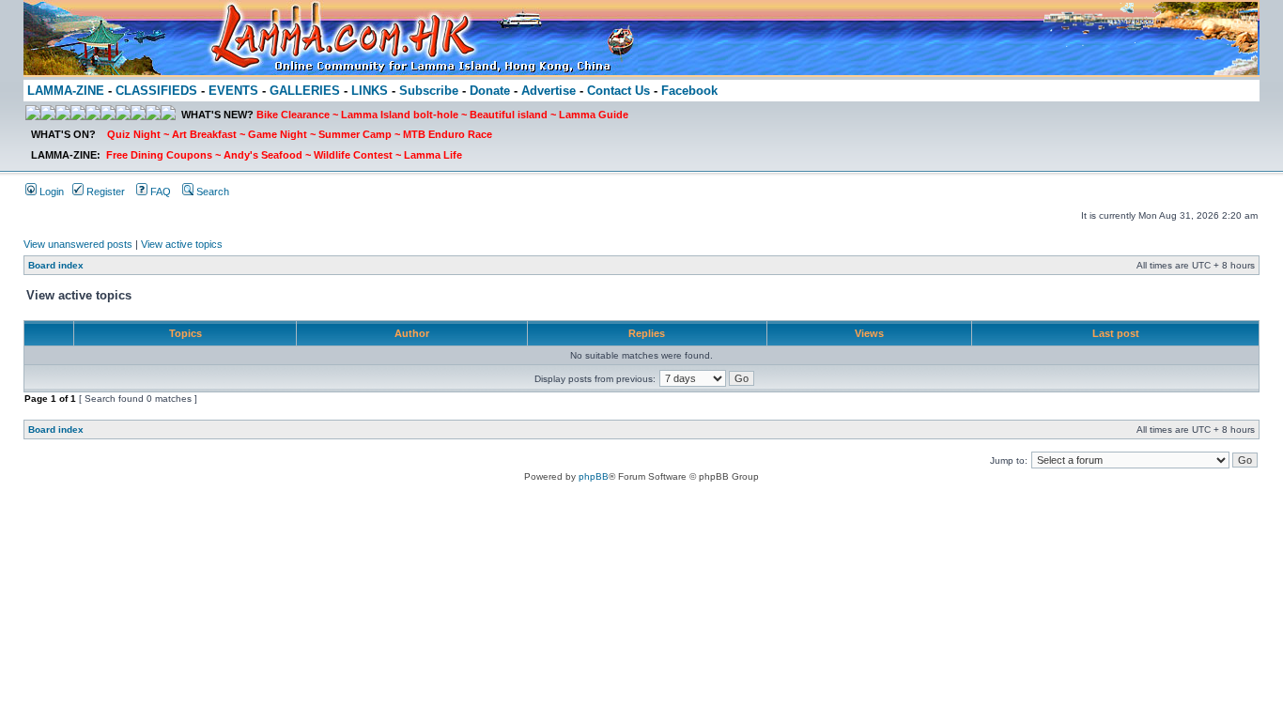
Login (50, 191)
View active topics (182, 244)
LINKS (369, 91)
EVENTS (233, 91)
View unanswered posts (77, 244)
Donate (490, 91)
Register (104, 191)
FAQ (159, 191)
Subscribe (428, 91)
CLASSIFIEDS (156, 91)
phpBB (594, 476)
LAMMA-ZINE (65, 91)
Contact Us (618, 91)
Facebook (689, 91)
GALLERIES (305, 91)
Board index (56, 265)
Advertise (548, 91)
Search (211, 191)
